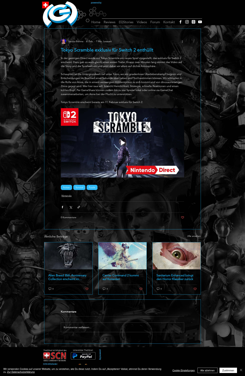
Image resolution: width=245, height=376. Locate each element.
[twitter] (193, 22)
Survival (79, 187)
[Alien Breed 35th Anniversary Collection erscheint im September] (68, 255)
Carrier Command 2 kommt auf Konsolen (120, 277)
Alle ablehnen (207, 370)
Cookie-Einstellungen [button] (183, 370)
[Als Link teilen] (78, 207)
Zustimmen (228, 370)
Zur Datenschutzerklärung (21, 372)
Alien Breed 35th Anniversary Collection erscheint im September (67, 277)
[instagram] (187, 22)
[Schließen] (241, 370)
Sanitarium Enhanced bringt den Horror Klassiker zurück (174, 277)
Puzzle (92, 187)
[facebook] (180, 22)
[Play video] (122, 143)
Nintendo (67, 195)
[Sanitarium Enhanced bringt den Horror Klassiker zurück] (176, 255)
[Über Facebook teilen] (62, 207)
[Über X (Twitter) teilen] (70, 207)
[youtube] (200, 22)
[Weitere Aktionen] (182, 41)
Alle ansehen (194, 236)
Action (66, 187)
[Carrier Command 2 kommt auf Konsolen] (122, 255)
